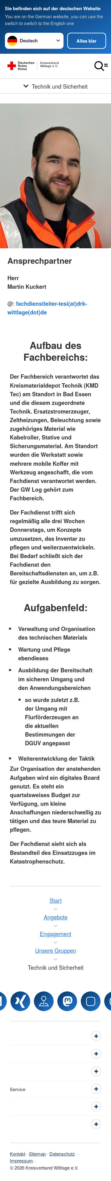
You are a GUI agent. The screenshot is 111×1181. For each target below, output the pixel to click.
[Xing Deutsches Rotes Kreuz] (20, 1001)
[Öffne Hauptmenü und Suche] (101, 66)
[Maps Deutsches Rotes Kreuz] (44, 1001)
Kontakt (17, 1153)
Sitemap (37, 1153)
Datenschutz (62, 1153)
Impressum (21, 1160)
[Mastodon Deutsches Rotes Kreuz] (67, 1001)
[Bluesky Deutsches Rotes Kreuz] (91, 1001)
